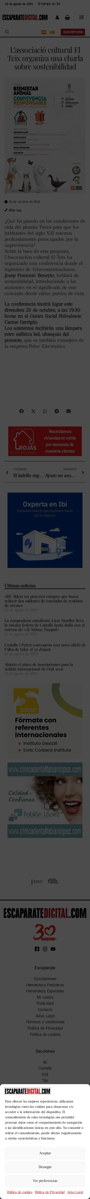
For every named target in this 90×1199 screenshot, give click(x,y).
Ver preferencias (45, 1180)
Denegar (45, 1167)
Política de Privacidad (50, 1192)
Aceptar (45, 1153)
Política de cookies (19, 1192)
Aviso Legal (75, 1192)
